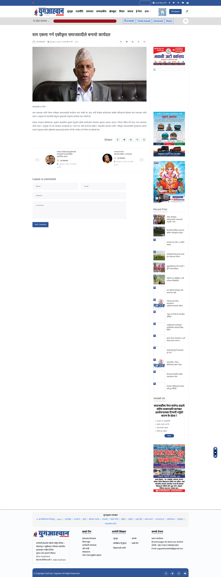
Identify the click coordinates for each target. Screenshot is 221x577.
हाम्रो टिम (135, 543)
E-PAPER (130, 21)
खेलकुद (112, 11)
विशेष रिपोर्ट (114, 519)
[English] (143, 3)
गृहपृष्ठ (70, 11)
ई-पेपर (139, 11)
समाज (130, 11)
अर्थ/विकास (171, 519)
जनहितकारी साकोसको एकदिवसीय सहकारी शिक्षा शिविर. (175, 327)
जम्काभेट (105, 519)
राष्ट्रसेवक (180, 519)
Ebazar (169, 21)
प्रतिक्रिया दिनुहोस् (119, 543)
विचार (122, 11)
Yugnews (57, 573)
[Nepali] (148, 3)
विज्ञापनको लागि (119, 548)
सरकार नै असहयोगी (163, 421)
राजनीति (79, 11)
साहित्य (130, 519)
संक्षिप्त (123, 519)
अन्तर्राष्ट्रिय (68, 519)
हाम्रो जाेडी (139, 519)
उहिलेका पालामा (94, 519)
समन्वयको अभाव (162, 427)
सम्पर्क (134, 538)
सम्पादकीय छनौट (110, 523)
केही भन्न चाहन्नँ (162, 431)
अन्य (147, 11)
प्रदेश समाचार (41, 21)
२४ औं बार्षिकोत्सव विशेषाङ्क (45, 519)
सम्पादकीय (101, 11)
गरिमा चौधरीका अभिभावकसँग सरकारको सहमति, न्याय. (174, 219)
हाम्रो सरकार (149, 519)
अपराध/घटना (160, 519)
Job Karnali (158, 21)
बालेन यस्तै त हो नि (163, 424)
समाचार (89, 11)
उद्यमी (84, 519)
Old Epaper (175, 11)
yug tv (59, 519)
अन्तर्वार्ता (77, 519)
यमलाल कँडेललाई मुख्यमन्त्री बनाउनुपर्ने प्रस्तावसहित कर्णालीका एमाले (66, 154)
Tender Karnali (143, 21)
